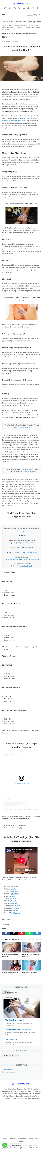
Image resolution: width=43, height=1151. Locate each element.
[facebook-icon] (14, 8)
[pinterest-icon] (28, 8)
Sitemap (30, 1138)
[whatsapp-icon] (33, 8)
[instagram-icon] (5, 8)
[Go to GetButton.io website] (5, 1149)
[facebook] (6, 933)
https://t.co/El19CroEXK (29, 552)
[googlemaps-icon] (37, 8)
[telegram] (37, 933)
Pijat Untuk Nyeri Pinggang (14, 1020)
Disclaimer (12, 1138)
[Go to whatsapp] (4, 1145)
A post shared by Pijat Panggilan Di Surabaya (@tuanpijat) (21, 809)
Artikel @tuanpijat (28, 471)
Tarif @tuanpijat (24, 427)
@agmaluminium (14, 906)
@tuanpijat (14, 886)
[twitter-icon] (19, 8)
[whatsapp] (29, 933)
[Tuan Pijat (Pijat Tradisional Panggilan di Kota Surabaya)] (21, 3)
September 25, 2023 (26, 566)
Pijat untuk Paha (11, 1039)
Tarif (36, 1138)
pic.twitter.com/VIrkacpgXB (30, 559)
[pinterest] (21, 933)
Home (5, 1138)
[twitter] (14, 933)
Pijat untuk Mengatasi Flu (10, 972)
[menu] (4, 15)
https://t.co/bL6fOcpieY (13, 559)
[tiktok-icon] (10, 8)
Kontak (21, 1142)
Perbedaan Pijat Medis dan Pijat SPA (18, 1030)
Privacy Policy (22, 1138)
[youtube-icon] (23, 8)
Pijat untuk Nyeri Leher (29, 972)
